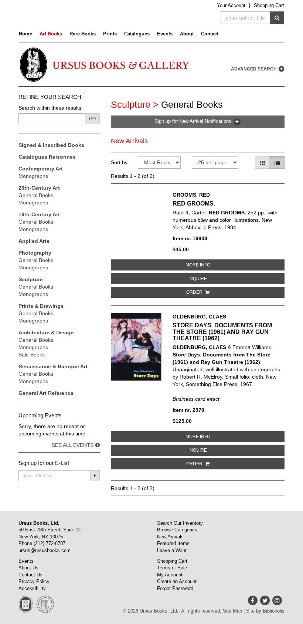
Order (195, 292)
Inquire (220, 278)
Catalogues (137, 34)
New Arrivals (129, 141)
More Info (221, 265)
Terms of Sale (172, 567)
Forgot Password (175, 588)
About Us (28, 567)
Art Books (51, 34)
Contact (209, 34)
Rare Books (82, 34)
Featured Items (173, 543)
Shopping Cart (269, 5)
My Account (170, 575)
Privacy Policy (34, 581)
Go (92, 118)
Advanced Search (254, 69)
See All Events (72, 445)
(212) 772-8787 (49, 543)
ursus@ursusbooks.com (44, 550)
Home (25, 34)
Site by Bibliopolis (265, 611)
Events (165, 34)
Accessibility (32, 588)
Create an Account (177, 581)
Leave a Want (172, 550)
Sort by (119, 162)
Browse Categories (177, 529)
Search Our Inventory (180, 523)
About (187, 34)
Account (231, 5)
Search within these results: (50, 108)
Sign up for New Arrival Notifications (193, 121)
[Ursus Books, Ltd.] (105, 64)
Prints (110, 34)
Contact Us (30, 575)
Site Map (232, 611)
